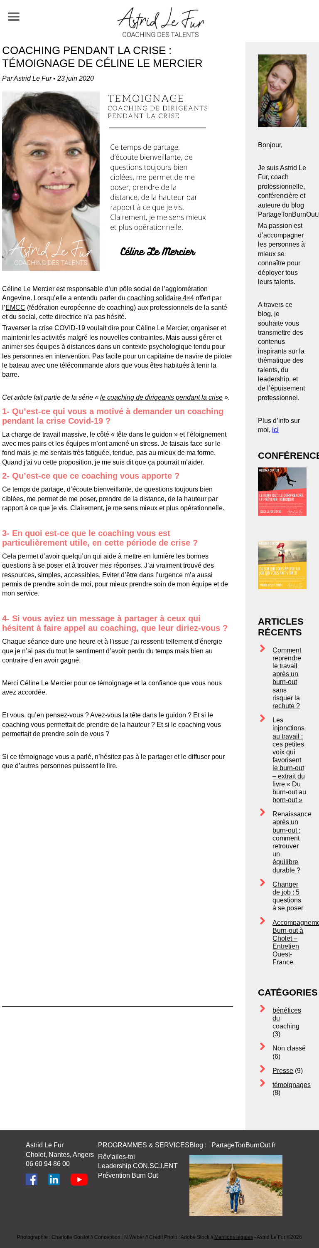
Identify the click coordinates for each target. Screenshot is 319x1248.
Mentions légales (233, 1237)
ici (275, 429)
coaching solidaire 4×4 (160, 297)
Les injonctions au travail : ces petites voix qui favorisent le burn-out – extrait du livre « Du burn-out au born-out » (289, 760)
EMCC (15, 307)
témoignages (291, 1084)
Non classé (289, 1048)
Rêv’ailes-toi (116, 1156)
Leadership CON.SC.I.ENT (138, 1165)
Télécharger (185, 933)
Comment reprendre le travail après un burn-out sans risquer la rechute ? (286, 678)
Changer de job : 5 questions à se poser (287, 896)
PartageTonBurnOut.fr (244, 1145)
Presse (282, 1070)
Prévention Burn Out (128, 1175)
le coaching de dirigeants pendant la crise (161, 397)
